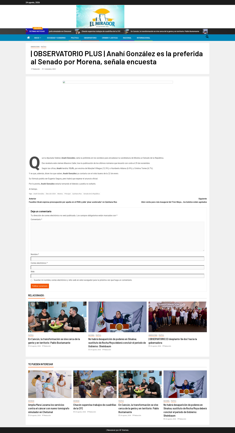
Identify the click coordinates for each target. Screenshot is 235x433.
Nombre (35, 254)
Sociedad (31, 401)
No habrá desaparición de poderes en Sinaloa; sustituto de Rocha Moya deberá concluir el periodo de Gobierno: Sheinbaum (117, 342)
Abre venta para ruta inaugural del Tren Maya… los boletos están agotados (174, 200)
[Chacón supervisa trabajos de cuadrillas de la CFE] (95, 384)
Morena (60, 194)
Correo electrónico (39, 263)
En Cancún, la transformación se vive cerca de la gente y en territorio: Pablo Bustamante (147, 31)
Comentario (36, 219)
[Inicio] (28, 38)
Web (33, 271)
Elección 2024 (51, 194)
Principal (67, 194)
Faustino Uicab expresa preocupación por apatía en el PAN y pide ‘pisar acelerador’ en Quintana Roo (73, 200)
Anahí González (38, 194)
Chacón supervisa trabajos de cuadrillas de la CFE (83, 31)
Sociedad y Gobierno (56, 38)
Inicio (36, 38)
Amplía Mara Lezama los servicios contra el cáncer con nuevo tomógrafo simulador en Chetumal (48, 408)
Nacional (127, 38)
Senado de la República (91, 194)
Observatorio (90, 38)
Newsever (111, 430)
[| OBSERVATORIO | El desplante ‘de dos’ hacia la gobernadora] (177, 317)
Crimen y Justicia (110, 38)
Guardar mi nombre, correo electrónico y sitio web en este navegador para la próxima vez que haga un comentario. (83, 280)
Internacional (143, 38)
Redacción (36, 69)
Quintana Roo (77, 194)
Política (75, 38)
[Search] (207, 38)
